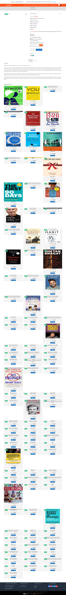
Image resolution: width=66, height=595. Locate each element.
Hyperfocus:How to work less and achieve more (33, 183)
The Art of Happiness (13, 538)
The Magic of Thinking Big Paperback (33, 545)
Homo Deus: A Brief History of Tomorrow (13, 264)
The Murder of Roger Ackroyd (52, 87)
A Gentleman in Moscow (52, 566)
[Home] (30, 9)
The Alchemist (52, 428)
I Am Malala (13, 470)
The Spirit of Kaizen (13, 393)
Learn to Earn (13, 545)
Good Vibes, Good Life (52, 449)
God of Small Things (13, 477)
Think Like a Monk (52, 289)
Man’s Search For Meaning (13, 428)
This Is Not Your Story (13, 573)
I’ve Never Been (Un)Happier (33, 559)
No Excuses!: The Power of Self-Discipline (13, 386)
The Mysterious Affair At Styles (13, 435)
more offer (54, 1)
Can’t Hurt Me (13, 317)
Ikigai (52, 442)
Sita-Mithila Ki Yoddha (13, 359)
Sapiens (52, 484)
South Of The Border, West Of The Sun (13, 158)
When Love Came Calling (53, 359)
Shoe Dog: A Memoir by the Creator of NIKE (52, 209)
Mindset (13, 566)
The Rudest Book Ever (33, 566)
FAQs (35, 587)
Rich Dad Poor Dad (53, 338)
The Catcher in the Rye (33, 510)
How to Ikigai (33, 428)
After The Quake (33, 393)
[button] (26, 14)
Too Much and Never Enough (33, 414)
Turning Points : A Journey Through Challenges (33, 243)
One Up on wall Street (32, 421)
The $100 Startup (33, 435)
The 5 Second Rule (13, 276)
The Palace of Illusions (13, 400)
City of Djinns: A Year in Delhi (52, 345)
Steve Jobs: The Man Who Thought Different (13, 222)
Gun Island (52, 552)
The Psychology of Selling (13, 552)
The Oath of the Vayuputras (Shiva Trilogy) (52, 538)
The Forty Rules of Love (13, 324)
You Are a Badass (33, 100)
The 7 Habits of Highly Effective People (13, 229)
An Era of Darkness (33, 209)
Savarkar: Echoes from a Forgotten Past (33, 352)
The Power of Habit (53, 243)
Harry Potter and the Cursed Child (33, 276)
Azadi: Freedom (52, 393)
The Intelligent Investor (33, 126)
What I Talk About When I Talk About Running (13, 112)
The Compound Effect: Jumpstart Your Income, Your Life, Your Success (52, 402)
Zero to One (53, 421)
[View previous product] (59, 13)
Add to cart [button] (13, 109)
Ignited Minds (53, 197)
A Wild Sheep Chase (33, 324)
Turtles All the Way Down (13, 345)
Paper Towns (33, 250)
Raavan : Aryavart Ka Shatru (33, 552)
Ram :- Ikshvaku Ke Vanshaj (33, 317)
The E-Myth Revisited (13, 442)
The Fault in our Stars (33, 449)
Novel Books (34, 9)
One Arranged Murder (13, 510)
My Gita (33, 158)
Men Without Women (52, 545)
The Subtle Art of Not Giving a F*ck (33, 477)
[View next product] (61, 13)
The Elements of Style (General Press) (53, 435)
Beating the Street (53, 126)
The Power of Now (33, 538)
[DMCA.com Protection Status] (25, 593)
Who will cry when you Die (33, 147)
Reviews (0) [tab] (35, 60)
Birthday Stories (52, 176)
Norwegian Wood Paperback (52, 352)
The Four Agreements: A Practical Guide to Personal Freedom (33, 361)
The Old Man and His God (33, 484)
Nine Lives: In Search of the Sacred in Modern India (52, 317)
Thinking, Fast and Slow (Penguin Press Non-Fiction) (52, 477)
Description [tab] (31, 60)
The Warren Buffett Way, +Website (13, 463)
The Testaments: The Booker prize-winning (13, 105)
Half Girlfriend (52, 151)
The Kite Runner (33, 442)
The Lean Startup (13, 147)
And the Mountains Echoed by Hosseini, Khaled (33, 310)
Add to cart (39, 49)
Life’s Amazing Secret (13, 559)
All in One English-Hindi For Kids (33, 368)
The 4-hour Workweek (52, 470)
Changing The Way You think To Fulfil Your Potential (52, 559)
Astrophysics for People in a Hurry (52, 368)
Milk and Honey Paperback (13, 421)
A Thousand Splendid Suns (13, 352)
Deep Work (33, 470)
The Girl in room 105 (52, 269)
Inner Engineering (33, 345)
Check (41, 45)
